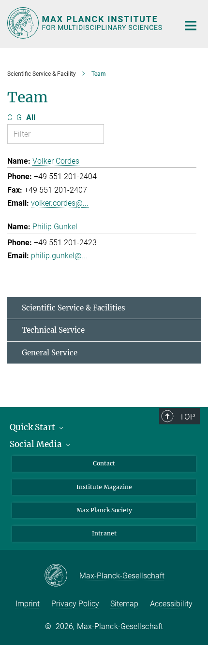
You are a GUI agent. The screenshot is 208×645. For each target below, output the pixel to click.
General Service (49, 352)
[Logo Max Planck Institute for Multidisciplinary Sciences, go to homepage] (85, 23)
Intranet (104, 533)
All (30, 117)
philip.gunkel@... (59, 255)
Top (187, 416)
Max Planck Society (104, 510)
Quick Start (33, 427)
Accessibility (171, 603)
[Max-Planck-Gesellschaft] (61, 576)
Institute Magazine (104, 487)
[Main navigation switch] (190, 25)
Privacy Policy (75, 603)
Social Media (37, 444)
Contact (104, 463)
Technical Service (53, 330)
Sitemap (124, 603)
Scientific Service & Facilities (73, 307)
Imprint (27, 603)
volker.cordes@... (60, 203)
